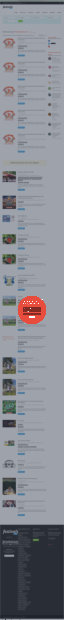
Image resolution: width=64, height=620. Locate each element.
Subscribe (32, 317)
